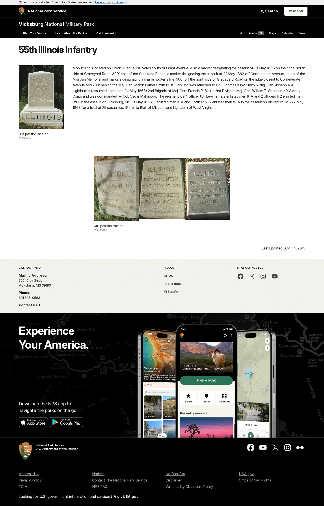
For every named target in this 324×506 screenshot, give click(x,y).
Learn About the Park (69, 33)
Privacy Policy (30, 480)
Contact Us (28, 305)
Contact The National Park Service (119, 480)
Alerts (255, 33)
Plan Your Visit (33, 33)
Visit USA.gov (126, 496)
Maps (272, 33)
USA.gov (246, 474)
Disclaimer (174, 480)
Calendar (287, 33)
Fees (302, 33)
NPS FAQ (100, 486)
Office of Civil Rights (255, 480)
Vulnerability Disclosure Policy (189, 486)
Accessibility (29, 474)
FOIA (23, 486)
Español (173, 291)
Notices (98, 474)
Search (271, 11)
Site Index (174, 283)
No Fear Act (175, 474)
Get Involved (105, 33)
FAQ (170, 276)
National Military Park (56, 24)
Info (241, 33)
